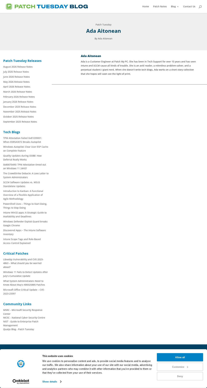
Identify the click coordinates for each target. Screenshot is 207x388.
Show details (49, 381)
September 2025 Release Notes (20, 121)
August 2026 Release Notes (18, 66)
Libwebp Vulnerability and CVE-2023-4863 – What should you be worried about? (23, 263)
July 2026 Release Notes (16, 71)
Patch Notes (160, 6)
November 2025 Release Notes (19, 111)
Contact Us (189, 6)
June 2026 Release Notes (16, 76)
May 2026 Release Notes (16, 81)
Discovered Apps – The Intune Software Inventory (97, 197)
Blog (173, 6)
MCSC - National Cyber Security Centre (24, 317)
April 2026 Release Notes (16, 86)
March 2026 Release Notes (17, 91)
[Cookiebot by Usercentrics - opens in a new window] (21, 381)
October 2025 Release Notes (18, 116)
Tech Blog (98, 203)
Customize (178, 366)
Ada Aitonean (62, 203)
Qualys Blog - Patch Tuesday (18, 329)
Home (145, 6)
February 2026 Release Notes (19, 96)
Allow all (180, 357)
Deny (180, 376)
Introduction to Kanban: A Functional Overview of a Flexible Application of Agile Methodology (23, 194)
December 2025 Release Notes (19, 106)
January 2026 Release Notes (18, 101)
